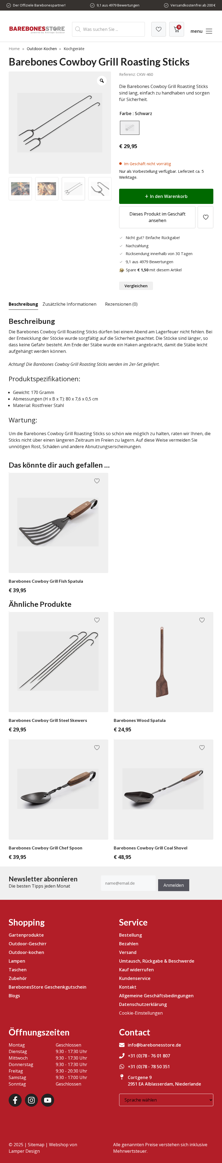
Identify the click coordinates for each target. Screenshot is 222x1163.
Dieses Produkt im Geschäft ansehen (157, 217)
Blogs (14, 996)
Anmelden (174, 885)
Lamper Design (24, 1151)
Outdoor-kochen (26, 952)
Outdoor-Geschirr (28, 944)
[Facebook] (15, 1100)
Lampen (17, 961)
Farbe (126, 113)
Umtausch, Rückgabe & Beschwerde (156, 961)
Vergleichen (136, 285)
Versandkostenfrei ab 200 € (193, 5)
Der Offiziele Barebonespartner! (39, 5)
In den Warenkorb (169, 196)
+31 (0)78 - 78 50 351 (149, 1067)
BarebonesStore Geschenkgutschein (47, 987)
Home (14, 48)
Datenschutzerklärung (143, 1004)
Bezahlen (128, 944)
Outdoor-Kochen (42, 48)
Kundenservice (135, 978)
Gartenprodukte (26, 935)
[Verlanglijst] (158, 29)
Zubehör (18, 978)
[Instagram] (31, 1100)
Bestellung (130, 935)
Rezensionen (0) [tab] (121, 304)
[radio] (129, 128)
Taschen (18, 970)
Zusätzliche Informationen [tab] (69, 304)
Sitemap (36, 1145)
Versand (127, 952)
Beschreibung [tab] (23, 304)
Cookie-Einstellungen (141, 1013)
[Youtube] (47, 1100)
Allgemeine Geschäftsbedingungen (156, 996)
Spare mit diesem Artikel (154, 269)
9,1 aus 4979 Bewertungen (118, 5)
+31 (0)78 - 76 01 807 (149, 1056)
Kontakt (127, 987)
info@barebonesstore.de (154, 1045)
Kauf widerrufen (136, 970)
